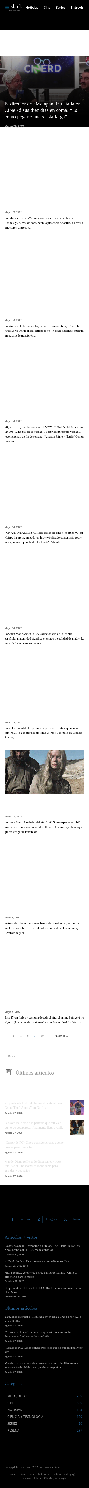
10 (42, 1035)
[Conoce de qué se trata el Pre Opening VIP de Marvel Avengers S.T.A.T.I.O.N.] (44, 677)
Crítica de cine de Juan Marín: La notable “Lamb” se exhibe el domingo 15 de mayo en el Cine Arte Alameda (44, 612)
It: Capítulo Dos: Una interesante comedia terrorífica (37, 1261)
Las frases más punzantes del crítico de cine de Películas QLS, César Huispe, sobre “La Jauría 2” (42, 511)
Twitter (76, 1219)
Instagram (51, 1219)
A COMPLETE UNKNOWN (71, 44)
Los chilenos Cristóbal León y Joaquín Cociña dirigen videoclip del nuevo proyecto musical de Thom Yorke (42, 902)
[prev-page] (7, 1036)
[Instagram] (39, 1219)
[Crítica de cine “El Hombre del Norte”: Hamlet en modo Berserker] (44, 772)
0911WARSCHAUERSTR (19, 44)
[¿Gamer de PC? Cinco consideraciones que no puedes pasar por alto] (77, 1146)
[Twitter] (65, 1219)
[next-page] (49, 1036)
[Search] (79, 1056)
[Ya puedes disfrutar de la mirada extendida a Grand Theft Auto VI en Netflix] (77, 1107)
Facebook (25, 1219)
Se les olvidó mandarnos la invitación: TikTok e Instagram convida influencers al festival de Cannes (43, 197)
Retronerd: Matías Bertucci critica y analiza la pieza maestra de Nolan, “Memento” (39, 406)
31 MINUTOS (44, 44)
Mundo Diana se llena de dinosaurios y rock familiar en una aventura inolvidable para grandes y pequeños (33, 1166)
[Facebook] (12, 1219)
